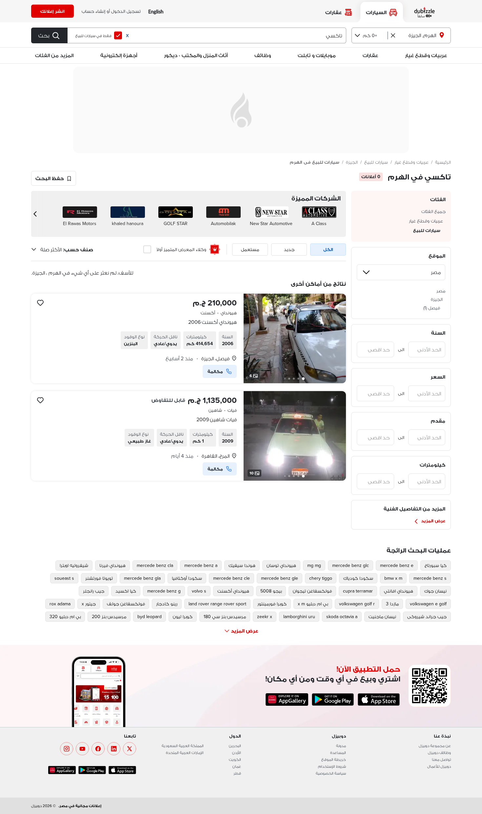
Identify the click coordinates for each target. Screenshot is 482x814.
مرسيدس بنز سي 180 (225, 616)
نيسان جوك (435, 591)
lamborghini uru (299, 616)
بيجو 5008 (271, 591)
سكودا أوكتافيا (187, 578)
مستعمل (250, 249)
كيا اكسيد (125, 591)
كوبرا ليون (182, 616)
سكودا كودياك (358, 578)
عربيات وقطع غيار (426, 55)
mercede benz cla (155, 565)
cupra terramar (358, 591)
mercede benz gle (279, 578)
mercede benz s (430, 578)
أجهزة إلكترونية (118, 55)
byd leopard (149, 616)
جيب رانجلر (93, 591)
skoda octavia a (341, 616)
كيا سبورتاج (436, 565)
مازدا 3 (392, 603)
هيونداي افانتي (398, 591)
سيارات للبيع (376, 162)
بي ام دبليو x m (313, 603)
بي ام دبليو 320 (65, 616)
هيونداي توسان (281, 565)
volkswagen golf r (357, 603)
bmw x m (393, 578)
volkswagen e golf (428, 603)
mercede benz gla (142, 578)
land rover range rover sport (217, 603)
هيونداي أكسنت (233, 591)
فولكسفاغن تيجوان (312, 591)
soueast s (64, 578)
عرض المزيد (433, 520)
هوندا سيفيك (242, 565)
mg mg (314, 565)
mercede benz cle (231, 578)
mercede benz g (164, 591)
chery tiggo (320, 578)
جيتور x (89, 603)
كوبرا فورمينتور (272, 603)
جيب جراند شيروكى (427, 616)
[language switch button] (156, 11)
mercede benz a (200, 565)
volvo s (199, 591)
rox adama (60, 603)
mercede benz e (396, 565)
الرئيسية (443, 162)
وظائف (262, 55)
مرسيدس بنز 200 (109, 616)
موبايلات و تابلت (317, 55)
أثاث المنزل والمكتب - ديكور (196, 55)
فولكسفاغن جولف (126, 603)
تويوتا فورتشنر (99, 578)
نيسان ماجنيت (382, 616)
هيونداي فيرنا (112, 565)
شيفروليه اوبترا (74, 565)
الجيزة (352, 162)
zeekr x (264, 616)
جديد (289, 249)
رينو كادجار (166, 603)
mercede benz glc (350, 565)
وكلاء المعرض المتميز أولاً (181, 249)
